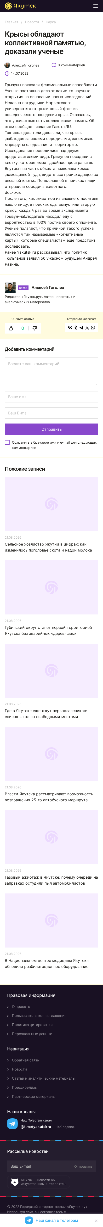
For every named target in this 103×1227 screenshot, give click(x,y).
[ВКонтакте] (70, 327)
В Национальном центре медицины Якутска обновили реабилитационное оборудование (47, 963)
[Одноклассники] (76, 327)
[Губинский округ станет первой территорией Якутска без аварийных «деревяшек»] (51, 587)
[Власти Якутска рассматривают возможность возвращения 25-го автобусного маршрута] (51, 754)
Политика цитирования (32, 1024)
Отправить (83, 1166)
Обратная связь (25, 1060)
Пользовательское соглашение (39, 1015)
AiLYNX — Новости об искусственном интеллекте (42, 1182)
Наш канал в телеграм (57, 1220)
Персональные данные (32, 1034)
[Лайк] (11, 328)
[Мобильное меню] (96, 6)
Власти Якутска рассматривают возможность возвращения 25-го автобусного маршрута (49, 797)
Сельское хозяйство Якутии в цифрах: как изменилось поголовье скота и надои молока (48, 547)
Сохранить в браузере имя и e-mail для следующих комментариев (54, 445)
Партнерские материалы (33, 1096)
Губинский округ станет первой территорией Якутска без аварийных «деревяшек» (48, 630)
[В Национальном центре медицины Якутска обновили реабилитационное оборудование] (51, 920)
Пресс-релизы (24, 1087)
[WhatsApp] (93, 327)
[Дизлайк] (35, 328)
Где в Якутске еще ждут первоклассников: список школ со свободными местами (46, 713)
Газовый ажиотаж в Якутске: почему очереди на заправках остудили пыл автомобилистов (51, 880)
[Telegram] (81, 327)
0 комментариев (71, 65)
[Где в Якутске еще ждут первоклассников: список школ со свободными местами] (51, 671)
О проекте (21, 1006)
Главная (11, 22)
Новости (32, 22)
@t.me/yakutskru (36, 1126)
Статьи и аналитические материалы (43, 1078)
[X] (87, 327)
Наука (51, 22)
